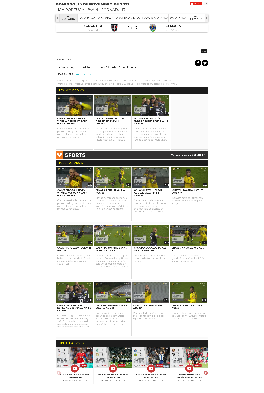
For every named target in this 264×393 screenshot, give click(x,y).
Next (205, 372)
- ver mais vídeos (82, 74)
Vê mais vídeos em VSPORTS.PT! (189, 155)
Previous (58, 372)
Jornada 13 (113, 9)
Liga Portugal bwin (77, 9)
